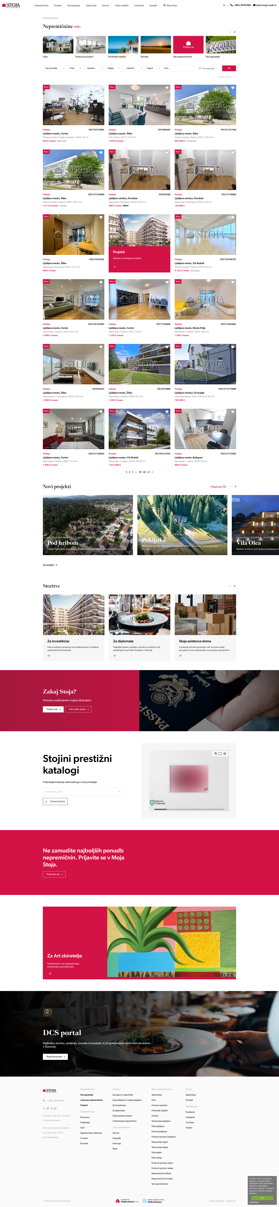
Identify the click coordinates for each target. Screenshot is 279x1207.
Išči (229, 68)
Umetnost (139, 6)
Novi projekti (57, 487)
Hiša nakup (157, 1158)
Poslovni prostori (160, 1105)
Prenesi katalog (57, 801)
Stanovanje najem (160, 1142)
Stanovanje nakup (160, 1147)
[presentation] (230, 32)
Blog (115, 1149)
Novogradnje (73, 6)
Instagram (190, 1117)
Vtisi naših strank (77, 709)
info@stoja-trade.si (266, 5)
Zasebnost (231, 1201)
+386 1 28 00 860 (242, 5)
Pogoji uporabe (216, 1201)
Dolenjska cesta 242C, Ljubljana (56, 1116)
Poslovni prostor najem (162, 1163)
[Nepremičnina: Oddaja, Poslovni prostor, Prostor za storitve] (73, 125)
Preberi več (52, 709)
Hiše (154, 1100)
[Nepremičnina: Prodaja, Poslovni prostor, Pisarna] (205, 125)
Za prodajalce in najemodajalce (127, 1100)
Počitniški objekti (160, 1111)
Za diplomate (119, 1111)
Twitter (189, 1128)
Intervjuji (117, 1144)
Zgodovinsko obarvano (91, 1133)
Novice (105, 6)
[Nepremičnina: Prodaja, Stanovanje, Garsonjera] (205, 189)
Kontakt (153, 6)
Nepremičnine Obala (161, 1174)
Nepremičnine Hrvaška (162, 1179)
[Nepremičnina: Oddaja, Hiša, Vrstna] (139, 125)
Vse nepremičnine (160, 1184)
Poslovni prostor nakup (162, 1168)
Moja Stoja (171, 6)
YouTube (190, 1123)
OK (262, 1198)
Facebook (190, 1112)
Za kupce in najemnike (123, 1095)
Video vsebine (121, 6)
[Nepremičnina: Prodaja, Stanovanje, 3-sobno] (139, 449)
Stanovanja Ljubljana (161, 1121)
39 (139, 472)
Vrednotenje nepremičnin (125, 1121)
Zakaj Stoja (91, 6)
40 (144, 472)
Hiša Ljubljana (158, 1126)
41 (148, 472)
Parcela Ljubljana (159, 1132)
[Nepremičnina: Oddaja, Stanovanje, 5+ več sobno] (73, 384)
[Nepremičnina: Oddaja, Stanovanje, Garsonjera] (139, 189)
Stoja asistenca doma (122, 1116)
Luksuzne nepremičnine (91, 1100)
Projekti (57, 6)
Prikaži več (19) (218, 487)
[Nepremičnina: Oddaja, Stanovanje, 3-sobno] (73, 319)
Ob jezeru (85, 1117)
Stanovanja (157, 1095)
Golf (82, 1128)
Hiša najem (157, 1153)
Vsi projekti (77, 487)
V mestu (84, 1138)
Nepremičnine (41, 6)
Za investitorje (119, 1105)
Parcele (155, 1116)
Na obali (84, 1144)
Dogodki (117, 1138)
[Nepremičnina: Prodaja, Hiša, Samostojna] (205, 384)
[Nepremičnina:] (88, 525)
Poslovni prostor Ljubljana (164, 1137)
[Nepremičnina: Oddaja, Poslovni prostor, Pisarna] (73, 189)
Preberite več (53, 874)
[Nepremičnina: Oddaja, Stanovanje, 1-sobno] (205, 449)
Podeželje (85, 1123)
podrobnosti (254, 1202)
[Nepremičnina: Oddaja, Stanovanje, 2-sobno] (205, 319)
